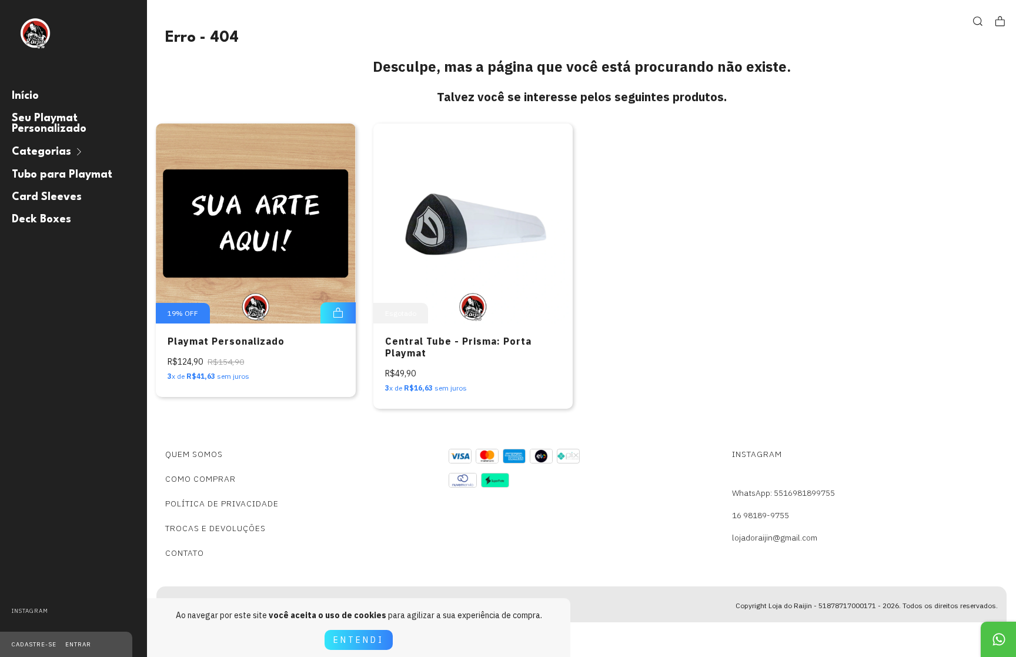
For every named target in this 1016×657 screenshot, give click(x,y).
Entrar (78, 644)
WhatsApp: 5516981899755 (783, 493)
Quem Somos (194, 454)
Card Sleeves (47, 197)
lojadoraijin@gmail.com (774, 537)
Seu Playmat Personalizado (49, 123)
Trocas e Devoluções (215, 528)
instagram (30, 611)
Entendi (358, 640)
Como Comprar (200, 478)
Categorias (41, 151)
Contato (184, 553)
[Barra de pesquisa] (977, 21)
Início (25, 96)
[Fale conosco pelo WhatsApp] (998, 639)
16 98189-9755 (760, 515)
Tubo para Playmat (62, 174)
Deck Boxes (41, 219)
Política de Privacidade (222, 503)
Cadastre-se (34, 644)
